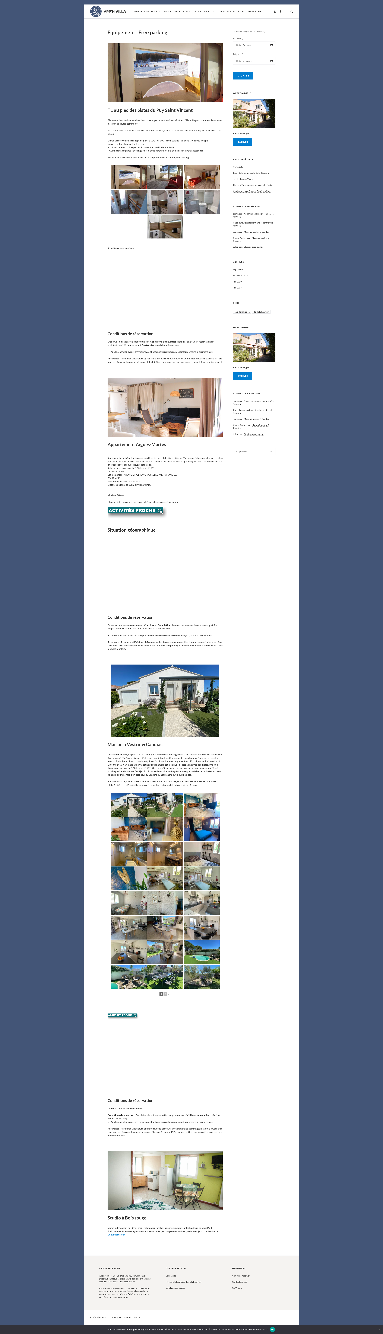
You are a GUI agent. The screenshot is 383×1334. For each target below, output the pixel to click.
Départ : (238, 54)
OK (272, 1329)
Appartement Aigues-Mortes (137, 444)
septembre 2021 (241, 269)
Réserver (242, 142)
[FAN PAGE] (280, 11)
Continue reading (116, 1234)
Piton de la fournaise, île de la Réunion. (251, 173)
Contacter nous (239, 1282)
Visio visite (238, 167)
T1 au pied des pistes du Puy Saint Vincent (150, 110)
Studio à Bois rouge (127, 1217)
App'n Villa (115, 11)
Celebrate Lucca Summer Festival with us (252, 191)
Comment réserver (241, 1275)
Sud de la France (242, 311)
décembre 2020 (240, 275)
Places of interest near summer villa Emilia (252, 185)
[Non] (379, 1329)
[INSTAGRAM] (275, 11)
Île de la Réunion (261, 311)
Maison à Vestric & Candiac (135, 744)
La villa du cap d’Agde (243, 179)
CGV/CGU (237, 1288)
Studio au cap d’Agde (253, 247)
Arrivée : (238, 38)
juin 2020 (237, 281)
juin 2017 (237, 287)
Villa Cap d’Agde (241, 133)
